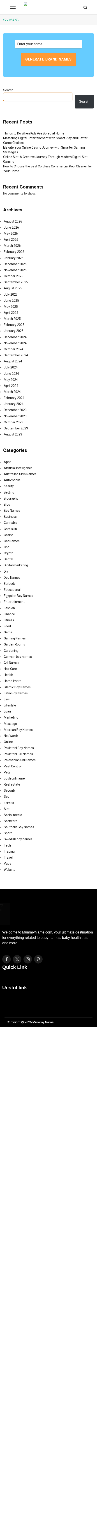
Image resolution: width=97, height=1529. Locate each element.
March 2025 (12, 319)
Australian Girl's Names (20, 474)
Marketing (11, 717)
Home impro (12, 681)
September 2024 (16, 355)
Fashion (9, 608)
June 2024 (11, 373)
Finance (9, 614)
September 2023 (16, 428)
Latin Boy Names (16, 693)
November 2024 (15, 343)
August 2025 (13, 288)
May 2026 (11, 233)
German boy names (18, 656)
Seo (6, 796)
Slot (6, 809)
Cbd (6, 547)
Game (8, 632)
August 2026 (13, 221)
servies (9, 803)
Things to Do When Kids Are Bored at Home (33, 133)
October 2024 (13, 349)
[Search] (85, 7)
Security (10, 790)
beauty (9, 486)
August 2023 (13, 434)
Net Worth (11, 736)
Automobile (12, 480)
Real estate (12, 784)
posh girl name (14, 778)
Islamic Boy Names (17, 687)
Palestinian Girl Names (20, 760)
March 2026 (12, 245)
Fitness (9, 620)
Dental (8, 559)
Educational (12, 589)
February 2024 (14, 398)
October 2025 (13, 276)
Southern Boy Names (19, 827)
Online (8, 742)
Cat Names (12, 541)
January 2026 (13, 258)
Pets (7, 772)
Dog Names (12, 577)
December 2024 (15, 337)
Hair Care (10, 669)
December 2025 (15, 264)
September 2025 (16, 282)
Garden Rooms (14, 644)
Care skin (10, 529)
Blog (7, 504)
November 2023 (15, 416)
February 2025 (14, 325)
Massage (10, 724)
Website (9, 869)
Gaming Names (15, 638)
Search (8, 90)
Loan (7, 711)
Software (10, 821)
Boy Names (12, 510)
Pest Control (12, 766)
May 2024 (11, 379)
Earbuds (10, 583)
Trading (9, 851)
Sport (8, 833)
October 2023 (13, 422)
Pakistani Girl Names (18, 754)
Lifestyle (10, 705)
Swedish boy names (18, 839)
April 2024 (11, 386)
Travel (8, 857)
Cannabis (10, 522)
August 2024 (13, 361)
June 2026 (11, 227)
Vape (7, 863)
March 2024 (12, 392)
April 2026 (11, 239)
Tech (7, 845)
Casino (9, 535)
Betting (9, 492)
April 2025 (11, 312)
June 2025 (11, 300)
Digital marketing (16, 565)
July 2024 (11, 367)
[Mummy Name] (49, 7)
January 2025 (13, 331)
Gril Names (11, 663)
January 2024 (13, 404)
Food (7, 626)
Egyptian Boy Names (18, 596)
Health (8, 675)
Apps (7, 462)
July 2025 (11, 294)
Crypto (8, 553)
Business (10, 516)
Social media (13, 815)
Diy (6, 571)
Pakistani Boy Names (19, 748)
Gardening (11, 650)
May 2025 (11, 306)
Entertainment (14, 602)
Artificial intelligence (18, 468)
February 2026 (14, 251)
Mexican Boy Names (18, 730)
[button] (48, 979)
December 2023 (15, 410)
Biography (11, 498)
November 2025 (15, 270)
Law (7, 699)
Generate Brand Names (48, 59)
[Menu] (13, 8)
